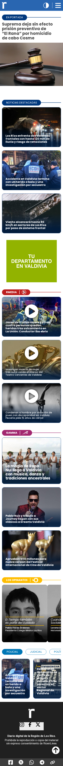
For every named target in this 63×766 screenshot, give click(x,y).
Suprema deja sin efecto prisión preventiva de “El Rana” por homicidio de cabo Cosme (27, 31)
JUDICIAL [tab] (36, 652)
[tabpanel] (31, 677)
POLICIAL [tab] (12, 652)
